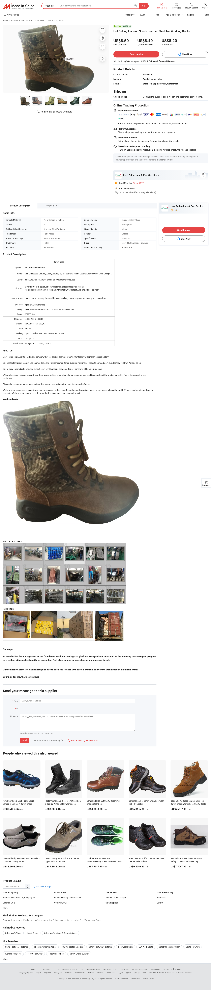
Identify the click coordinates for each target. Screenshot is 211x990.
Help (157, 14)
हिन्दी (144, 972)
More (5, 959)
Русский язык (79, 972)
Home (5, 20)
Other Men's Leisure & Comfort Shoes (60, 933)
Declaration (135, 978)
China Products (49, 969)
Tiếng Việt (171, 972)
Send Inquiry (136, 54)
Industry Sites (124, 969)
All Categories (13, 14)
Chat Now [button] (187, 54)
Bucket (160, 902)
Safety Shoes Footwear (169, 946)
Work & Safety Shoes (56, 20)
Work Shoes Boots (13, 953)
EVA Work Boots (146, 946)
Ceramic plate (112, 902)
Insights (178, 969)
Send (24, 740)
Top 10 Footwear (34, 953)
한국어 (128, 972)
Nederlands (111, 972)
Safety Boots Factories (72, 946)
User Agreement (121, 978)
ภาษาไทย (152, 972)
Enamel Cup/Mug (10, 892)
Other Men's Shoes (13, 933)
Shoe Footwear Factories (45, 946)
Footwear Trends (56, 953)
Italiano (91, 972)
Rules (206, 14)
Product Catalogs (43, 886)
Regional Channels (139, 969)
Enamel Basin (112, 892)
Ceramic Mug (9, 902)
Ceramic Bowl (60, 902)
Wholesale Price (109, 969)
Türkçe (161, 972)
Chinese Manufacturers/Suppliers (71, 969)
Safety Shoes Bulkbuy (79, 953)
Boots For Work (193, 946)
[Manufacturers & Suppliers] (18, 6)
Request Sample (167, 61)
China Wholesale (93, 969)
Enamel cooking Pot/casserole (67, 897)
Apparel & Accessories (19, 20)
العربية (120, 972)
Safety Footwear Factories (100, 946)
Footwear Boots (125, 946)
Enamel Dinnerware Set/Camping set (19, 897)
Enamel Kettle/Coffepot (116, 897)
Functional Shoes (37, 20)
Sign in (205, 7)
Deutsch (100, 972)
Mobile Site (167, 969)
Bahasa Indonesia (185, 972)
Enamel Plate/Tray (165, 892)
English (38, 972)
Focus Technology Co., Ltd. (86, 978)
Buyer (142, 14)
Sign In (118, 192)
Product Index (155, 969)
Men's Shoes (32, 933)
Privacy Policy (148, 978)
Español (47, 972)
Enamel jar (161, 897)
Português (58, 972)
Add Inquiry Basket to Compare (56, 111)
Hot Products (35, 969)
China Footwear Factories (16, 946)
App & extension (173, 14)
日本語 (137, 972)
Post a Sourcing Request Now (83, 740)
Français (68, 972)
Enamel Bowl (60, 892)
